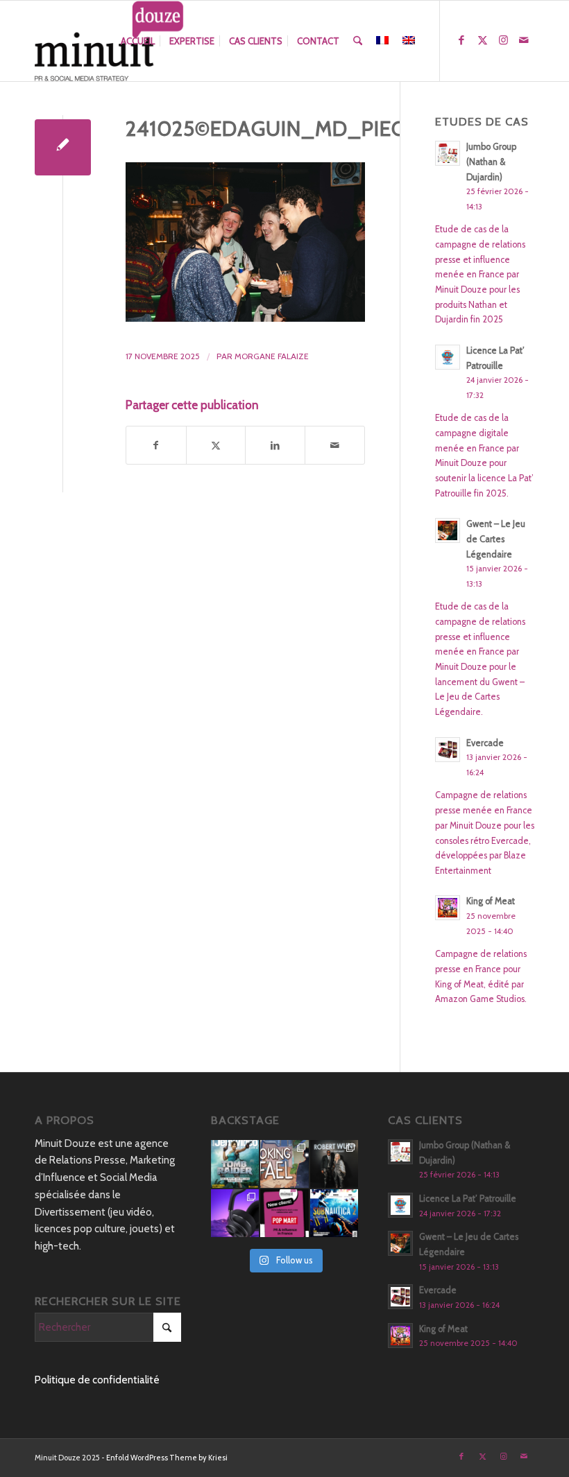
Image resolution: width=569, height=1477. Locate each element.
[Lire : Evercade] (447, 749)
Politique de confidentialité (97, 1380)
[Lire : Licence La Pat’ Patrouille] (447, 357)
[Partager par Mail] (334, 445)
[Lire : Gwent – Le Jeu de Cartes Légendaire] (447, 530)
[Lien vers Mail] (523, 40)
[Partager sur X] (216, 445)
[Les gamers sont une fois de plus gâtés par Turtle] (235, 1213)
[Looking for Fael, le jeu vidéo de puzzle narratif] (284, 1164)
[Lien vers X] (482, 40)
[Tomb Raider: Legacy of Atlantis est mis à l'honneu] (235, 1164)
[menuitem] (138, 41)
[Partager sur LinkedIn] (275, 445)
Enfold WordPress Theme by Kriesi (167, 1457)
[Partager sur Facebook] (156, 445)
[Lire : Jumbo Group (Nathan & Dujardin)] (447, 153)
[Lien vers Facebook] (461, 40)
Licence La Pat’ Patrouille (467, 1198)
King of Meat (490, 901)
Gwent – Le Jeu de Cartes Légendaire (495, 539)
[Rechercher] (357, 41)
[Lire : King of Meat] (447, 907)
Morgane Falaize (272, 356)
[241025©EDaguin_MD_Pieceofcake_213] (63, 147)
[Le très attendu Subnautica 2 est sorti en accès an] (334, 1213)
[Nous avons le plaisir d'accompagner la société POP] (284, 1213)
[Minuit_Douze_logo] (109, 41)
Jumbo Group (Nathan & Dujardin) (491, 161)
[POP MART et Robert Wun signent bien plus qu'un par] (334, 1164)
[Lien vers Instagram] (503, 40)
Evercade (485, 743)
